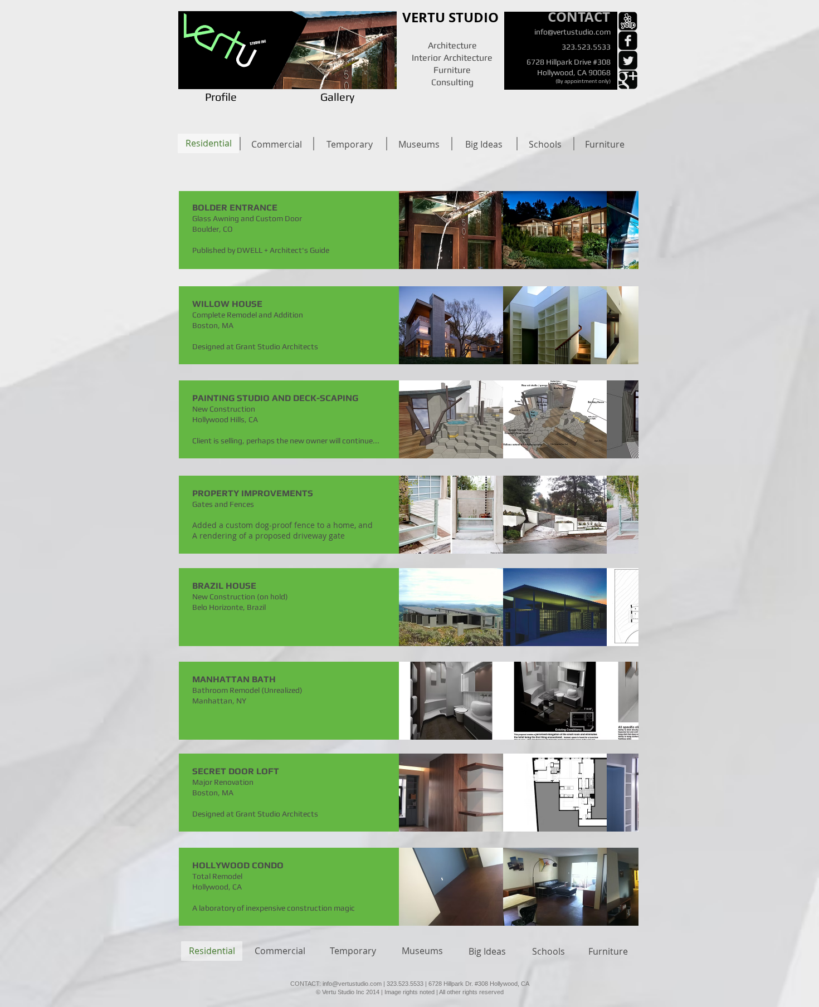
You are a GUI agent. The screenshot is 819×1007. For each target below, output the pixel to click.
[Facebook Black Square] (627, 40)
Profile (215, 96)
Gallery (337, 96)
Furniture (452, 70)
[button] (451, 230)
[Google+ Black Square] (627, 79)
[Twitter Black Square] (627, 60)
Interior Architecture (452, 57)
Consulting (452, 82)
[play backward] (413, 230)
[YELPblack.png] (628, 21)
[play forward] (624, 230)
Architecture (452, 45)
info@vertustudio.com (572, 31)
